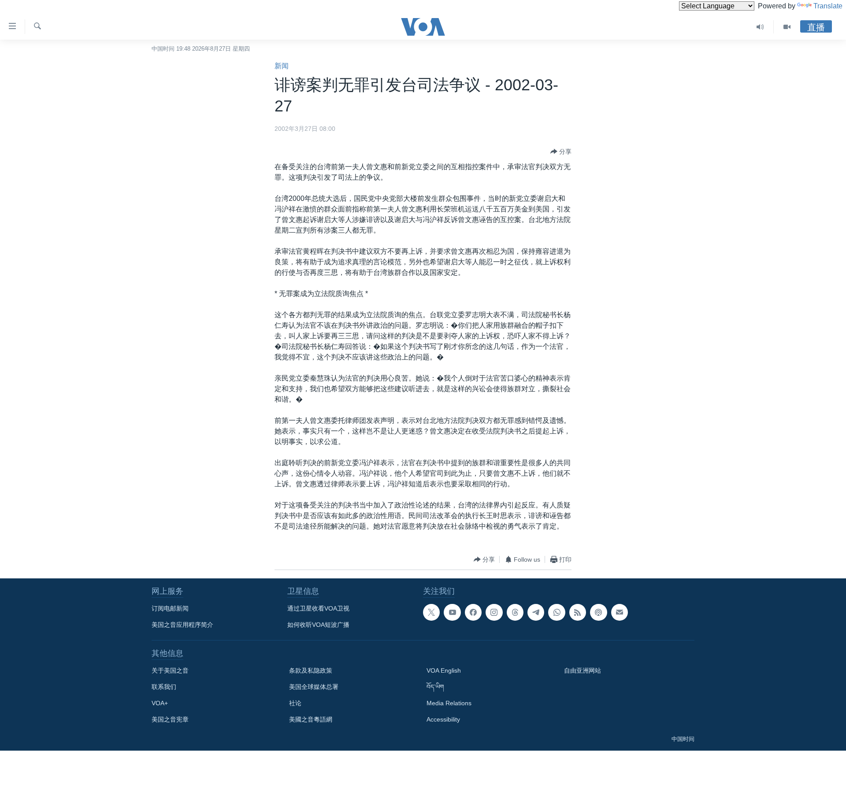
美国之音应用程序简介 (182, 624)
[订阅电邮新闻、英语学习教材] (619, 612)
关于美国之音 (170, 670)
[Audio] (760, 26)
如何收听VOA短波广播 (318, 624)
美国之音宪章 (170, 719)
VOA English (444, 670)
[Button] (560, 151)
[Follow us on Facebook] (473, 612)
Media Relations (449, 703)
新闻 (282, 66)
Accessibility (443, 719)
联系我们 (164, 686)
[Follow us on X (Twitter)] (431, 612)
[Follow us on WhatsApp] (556, 612)
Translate (827, 6)
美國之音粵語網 (310, 719)
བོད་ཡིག (435, 686)
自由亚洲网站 (582, 670)
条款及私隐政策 (310, 670)
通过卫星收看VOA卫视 (318, 608)
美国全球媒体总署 (313, 686)
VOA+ (160, 703)
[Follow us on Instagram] (494, 612)
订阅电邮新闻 (170, 608)
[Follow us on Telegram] (535, 612)
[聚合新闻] (577, 612)
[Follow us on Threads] (515, 612)
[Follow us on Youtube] (452, 612)
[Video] (787, 26)
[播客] (598, 612)
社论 (295, 703)
